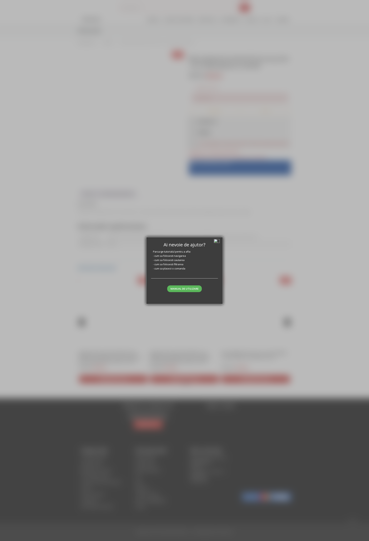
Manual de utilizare (184, 288)
